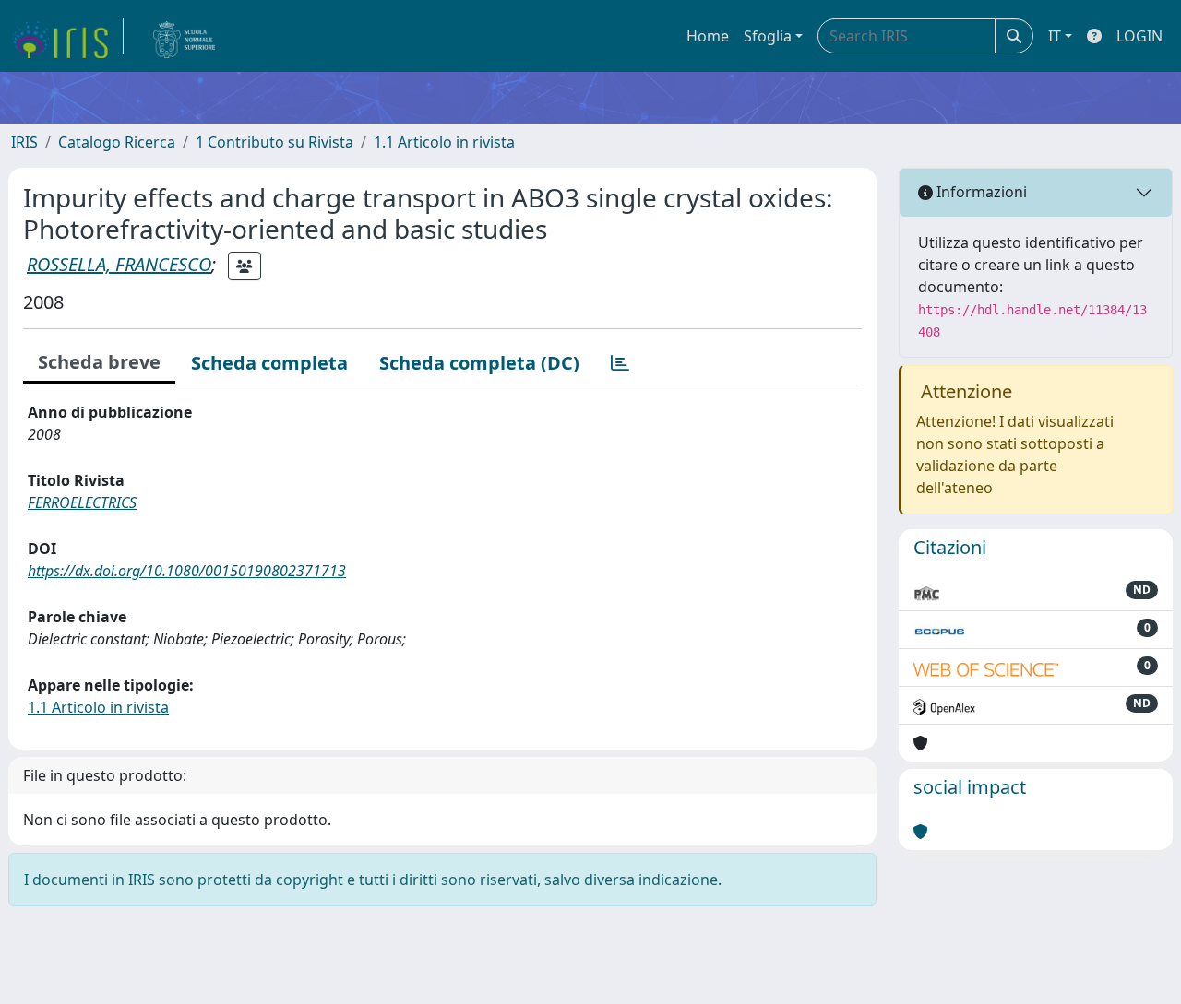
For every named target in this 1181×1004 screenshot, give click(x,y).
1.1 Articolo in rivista (444, 142)
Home (707, 36)
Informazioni (980, 192)
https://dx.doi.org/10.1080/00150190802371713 (187, 571)
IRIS (24, 142)
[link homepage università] (184, 36)
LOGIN (1139, 36)
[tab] (620, 363)
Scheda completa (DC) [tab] (479, 362)
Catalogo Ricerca (116, 142)
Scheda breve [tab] (99, 361)
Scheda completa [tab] (269, 362)
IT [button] (1054, 36)
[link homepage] (67, 36)
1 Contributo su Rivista (274, 142)
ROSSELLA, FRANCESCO (119, 264)
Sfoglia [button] (768, 36)
